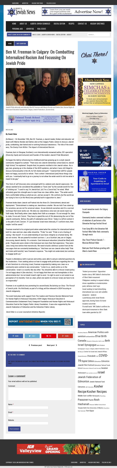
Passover (83, 399)
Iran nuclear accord (91, 373)
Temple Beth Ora (83, 408)
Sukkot (96, 404)
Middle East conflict (85, 396)
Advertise (25, 3)
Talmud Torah (102, 404)
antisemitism (90, 337)
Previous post (36, 345)
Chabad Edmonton (82, 356)
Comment (11, 386)
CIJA (97, 356)
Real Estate (41, 28)
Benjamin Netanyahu (92, 341)
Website (11, 420)
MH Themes (30, 462)
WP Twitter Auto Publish (51, 467)
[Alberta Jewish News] (22, 12)
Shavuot (92, 404)
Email (10, 412)
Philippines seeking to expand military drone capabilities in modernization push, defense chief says (95, 283)
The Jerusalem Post (88, 264)
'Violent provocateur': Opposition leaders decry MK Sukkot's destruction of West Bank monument (96, 274)
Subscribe (15, 3)
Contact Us (82, 23)
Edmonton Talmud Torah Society (92, 368)
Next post (51, 345)
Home (14, 23)
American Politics (96, 332)
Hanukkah (104, 368)
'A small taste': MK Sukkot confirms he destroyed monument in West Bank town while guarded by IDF (96, 309)
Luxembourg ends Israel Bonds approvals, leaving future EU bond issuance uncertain (94, 301)
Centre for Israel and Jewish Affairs (95, 352)
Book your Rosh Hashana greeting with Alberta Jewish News (96, 249)
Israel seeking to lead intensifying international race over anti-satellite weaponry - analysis (94, 292)
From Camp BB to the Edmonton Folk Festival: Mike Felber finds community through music (95, 231)
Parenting (102, 396)
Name (10, 404)
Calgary (87, 349)
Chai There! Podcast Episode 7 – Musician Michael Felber (93, 241)
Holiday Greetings (37, 3)
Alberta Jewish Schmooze (40, 23)
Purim (91, 400)
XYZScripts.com (68, 467)
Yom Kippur (90, 411)
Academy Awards (83, 332)
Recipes (71, 23)
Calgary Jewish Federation (97, 349)
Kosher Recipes (97, 392)
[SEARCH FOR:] (98, 34)
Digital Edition (59, 23)
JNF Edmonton (90, 387)
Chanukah (91, 356)
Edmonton (97, 361)
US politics (106, 408)
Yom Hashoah (81, 411)
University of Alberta (96, 408)
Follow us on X (51, 3)
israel (101, 372)
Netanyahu (96, 396)
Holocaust (82, 373)
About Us (23, 23)
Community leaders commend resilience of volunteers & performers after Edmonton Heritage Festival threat (96, 220)
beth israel (101, 341)
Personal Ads (17, 28)
